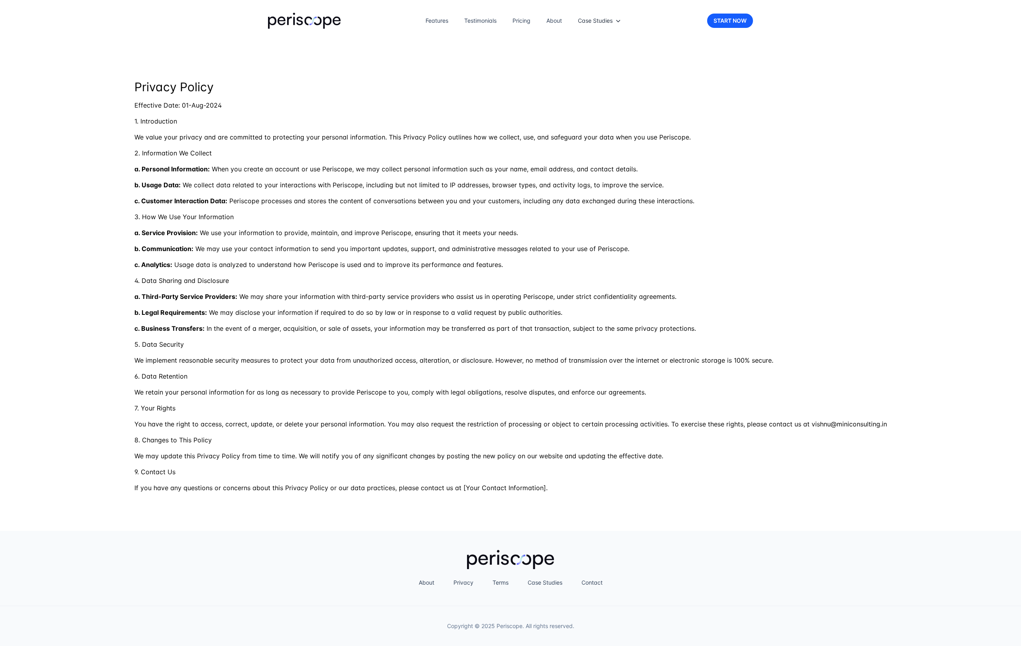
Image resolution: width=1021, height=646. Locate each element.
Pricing (521, 20)
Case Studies (545, 582)
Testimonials (480, 20)
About (554, 20)
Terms (501, 582)
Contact (592, 582)
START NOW (730, 20)
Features (437, 20)
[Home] (304, 21)
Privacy (463, 582)
